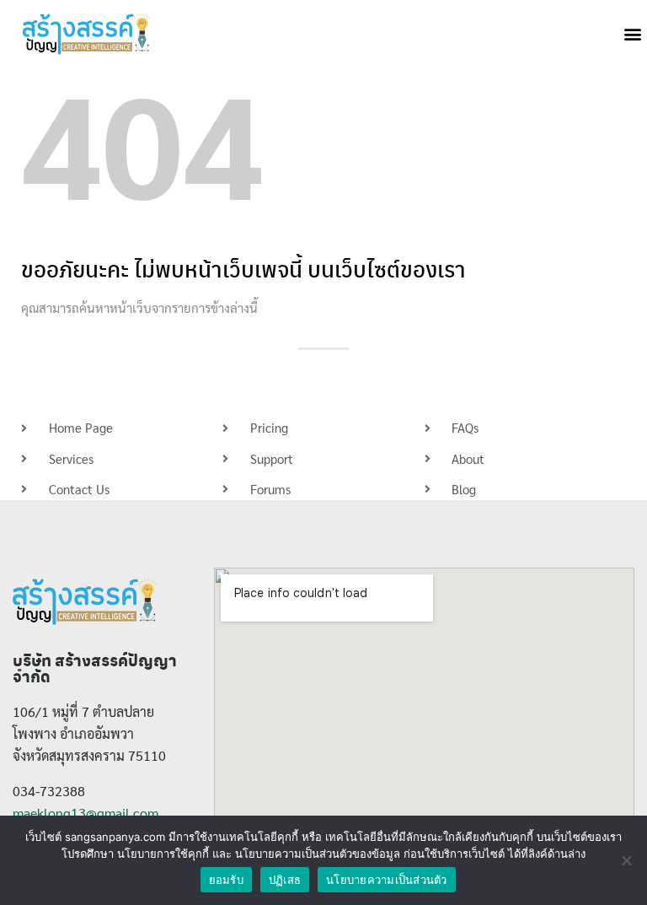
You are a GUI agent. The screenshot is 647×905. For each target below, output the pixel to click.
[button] (633, 34)
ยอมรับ (226, 879)
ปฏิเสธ (285, 879)
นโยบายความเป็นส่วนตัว (386, 879)
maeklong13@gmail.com (85, 813)
